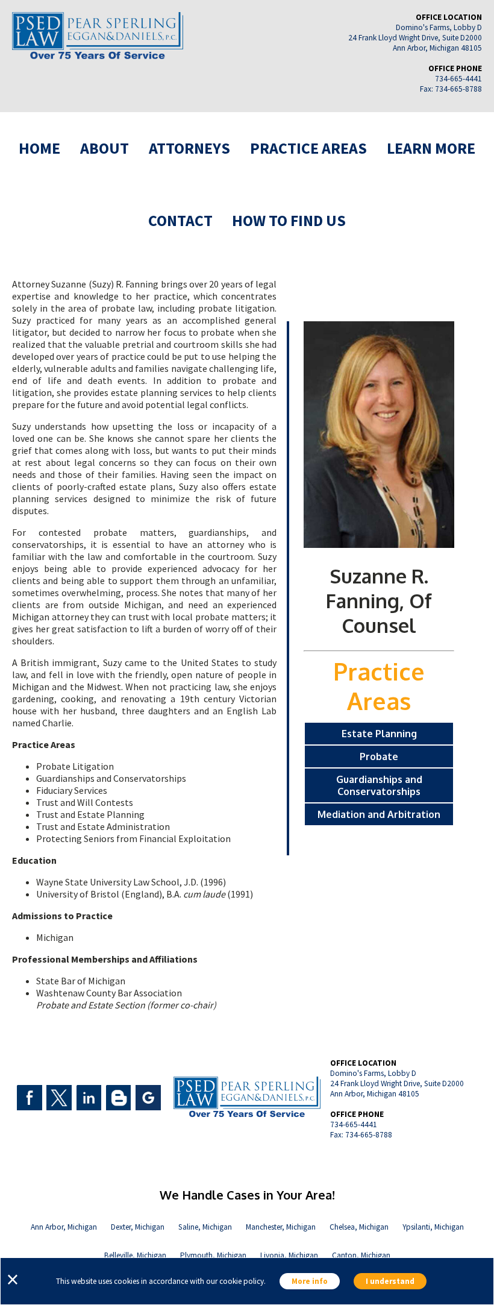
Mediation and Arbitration (378, 814)
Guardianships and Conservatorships (379, 785)
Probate (379, 756)
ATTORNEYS (189, 148)
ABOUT (104, 148)
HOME (39, 148)
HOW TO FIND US (289, 220)
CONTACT (180, 220)
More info (310, 1281)
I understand (390, 1281)
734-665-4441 (458, 79)
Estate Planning (379, 734)
